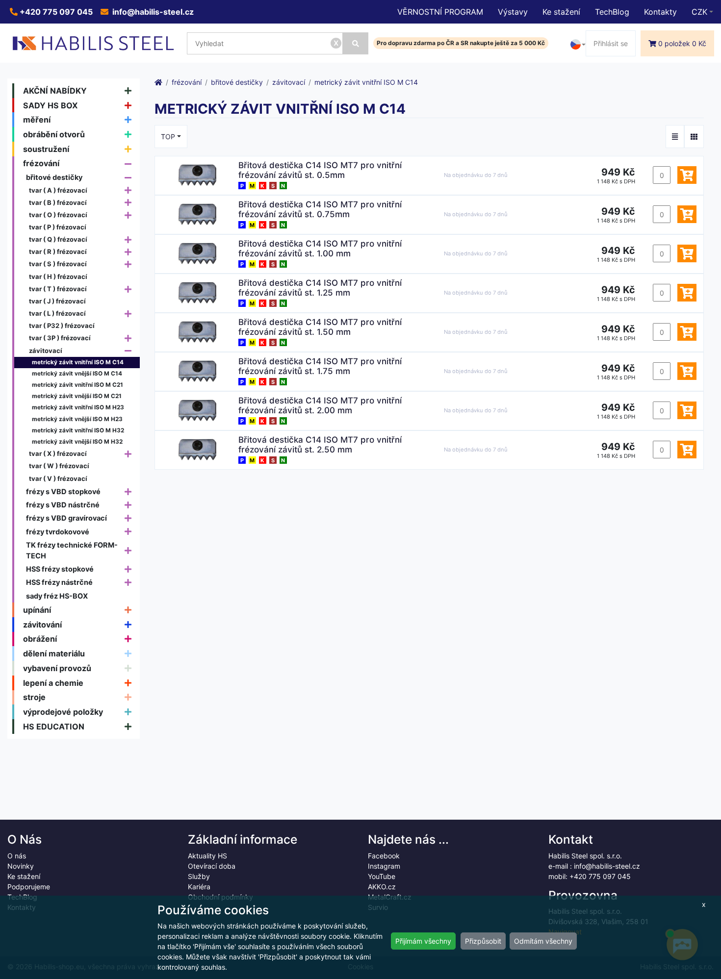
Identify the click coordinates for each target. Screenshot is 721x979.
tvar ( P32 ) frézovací (62, 325)
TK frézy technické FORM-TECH (72, 550)
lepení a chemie (53, 683)
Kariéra (199, 886)
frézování (41, 163)
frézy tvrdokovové (57, 531)
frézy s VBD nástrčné (63, 505)
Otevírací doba (211, 866)
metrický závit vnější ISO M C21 (77, 396)
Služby (199, 876)
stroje (34, 697)
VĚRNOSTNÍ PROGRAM (440, 12)
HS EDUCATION (53, 726)
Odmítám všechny (543, 941)
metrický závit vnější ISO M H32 (77, 441)
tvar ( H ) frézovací (58, 276)
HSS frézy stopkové (60, 569)
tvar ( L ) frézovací (57, 313)
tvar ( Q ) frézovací (58, 239)
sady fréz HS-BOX (57, 596)
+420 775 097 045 (55, 12)
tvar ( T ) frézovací (58, 289)
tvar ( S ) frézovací (58, 264)
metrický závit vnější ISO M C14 (77, 373)
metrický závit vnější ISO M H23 (77, 419)
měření (37, 120)
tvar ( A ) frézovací (58, 190)
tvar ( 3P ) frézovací (60, 338)
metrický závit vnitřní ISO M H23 (78, 407)
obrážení (40, 639)
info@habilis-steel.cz (152, 12)
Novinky (20, 866)
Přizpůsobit (483, 941)
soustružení (46, 149)
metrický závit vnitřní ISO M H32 (78, 430)
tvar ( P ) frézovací (57, 227)
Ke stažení (561, 12)
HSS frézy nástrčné (59, 582)
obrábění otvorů (54, 134)
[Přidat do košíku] (686, 175)
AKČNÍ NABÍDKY (55, 91)
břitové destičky (54, 177)
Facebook (384, 856)
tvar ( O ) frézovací (58, 215)
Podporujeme (28, 886)
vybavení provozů (57, 668)
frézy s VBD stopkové (63, 491)
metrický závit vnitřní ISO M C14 (78, 362)
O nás (16, 856)
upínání (37, 610)
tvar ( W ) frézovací (59, 466)
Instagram (384, 866)
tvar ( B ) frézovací (58, 202)
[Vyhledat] (355, 43)
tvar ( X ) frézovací (58, 453)
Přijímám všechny (423, 941)
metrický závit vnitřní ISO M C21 (77, 384)
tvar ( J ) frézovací (57, 301)
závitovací (45, 350)
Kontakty (660, 12)
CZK (699, 12)
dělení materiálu (54, 653)
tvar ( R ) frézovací (58, 251)
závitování (42, 624)
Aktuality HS (207, 856)
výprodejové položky (63, 712)
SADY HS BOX (50, 105)
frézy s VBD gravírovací (66, 518)
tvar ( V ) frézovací (58, 478)
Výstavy (513, 12)
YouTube (381, 876)
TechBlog (612, 12)
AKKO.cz (382, 886)
